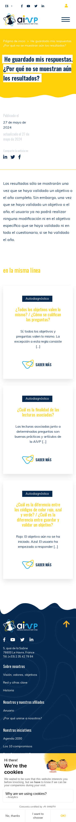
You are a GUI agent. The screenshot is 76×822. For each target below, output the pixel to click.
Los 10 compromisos (17, 746)
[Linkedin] (42, 6)
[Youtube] (28, 6)
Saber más (43, 364)
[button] (7, 5)
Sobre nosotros (14, 666)
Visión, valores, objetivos (20, 675)
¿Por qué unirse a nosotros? (22, 718)
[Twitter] (35, 6)
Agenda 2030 (12, 738)
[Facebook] (22, 6)
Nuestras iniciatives (17, 730)
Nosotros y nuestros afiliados (23, 702)
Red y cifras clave (15, 682)
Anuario (8, 710)
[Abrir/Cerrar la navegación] (66, 19)
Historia (8, 690)
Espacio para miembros (67, 5)
